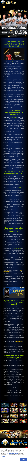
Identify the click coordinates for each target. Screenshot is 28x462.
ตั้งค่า (3, 456)
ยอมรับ (23, 459)
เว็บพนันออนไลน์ (18, 341)
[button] (4, 7)
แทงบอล (7, 378)
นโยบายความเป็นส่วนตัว (12, 453)
